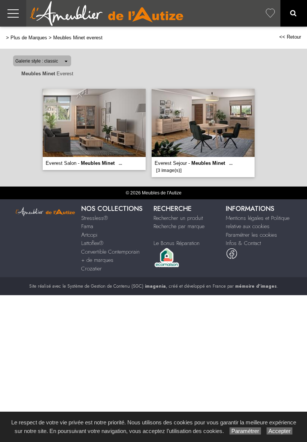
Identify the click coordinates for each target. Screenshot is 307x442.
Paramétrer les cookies (251, 235)
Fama (87, 226)
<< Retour (290, 37)
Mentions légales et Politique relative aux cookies (257, 222)
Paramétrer (245, 431)
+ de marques (97, 260)
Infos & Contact (243, 243)
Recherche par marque (179, 226)
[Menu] (13, 13)
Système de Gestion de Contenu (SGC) (116, 286)
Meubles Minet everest (78, 37)
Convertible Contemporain (110, 252)
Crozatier (91, 268)
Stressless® (94, 218)
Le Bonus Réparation (177, 243)
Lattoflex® (92, 243)
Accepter (279, 431)
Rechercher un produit (178, 218)
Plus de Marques (28, 37)
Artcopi (89, 235)
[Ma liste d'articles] (270, 13)
